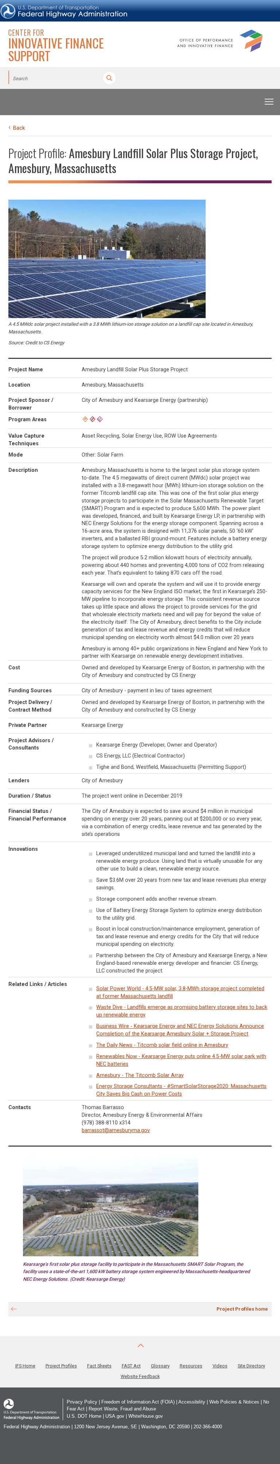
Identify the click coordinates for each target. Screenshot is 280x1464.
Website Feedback (140, 1376)
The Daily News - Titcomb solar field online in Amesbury (162, 1045)
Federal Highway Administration (37, 1426)
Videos (220, 1366)
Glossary (160, 1366)
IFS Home (25, 1366)
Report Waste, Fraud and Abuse (122, 1409)
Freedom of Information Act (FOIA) (138, 1402)
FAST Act (131, 1366)
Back (19, 128)
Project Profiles (61, 1366)
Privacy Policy (82, 1402)
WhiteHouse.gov (145, 1416)
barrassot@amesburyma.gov (116, 1130)
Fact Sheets (99, 1366)
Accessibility (191, 1402)
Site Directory (251, 1366)
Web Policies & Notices (234, 1402)
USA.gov (114, 1416)
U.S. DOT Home (84, 1416)
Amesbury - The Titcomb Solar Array (140, 1075)
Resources (191, 1366)
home (242, 1309)
